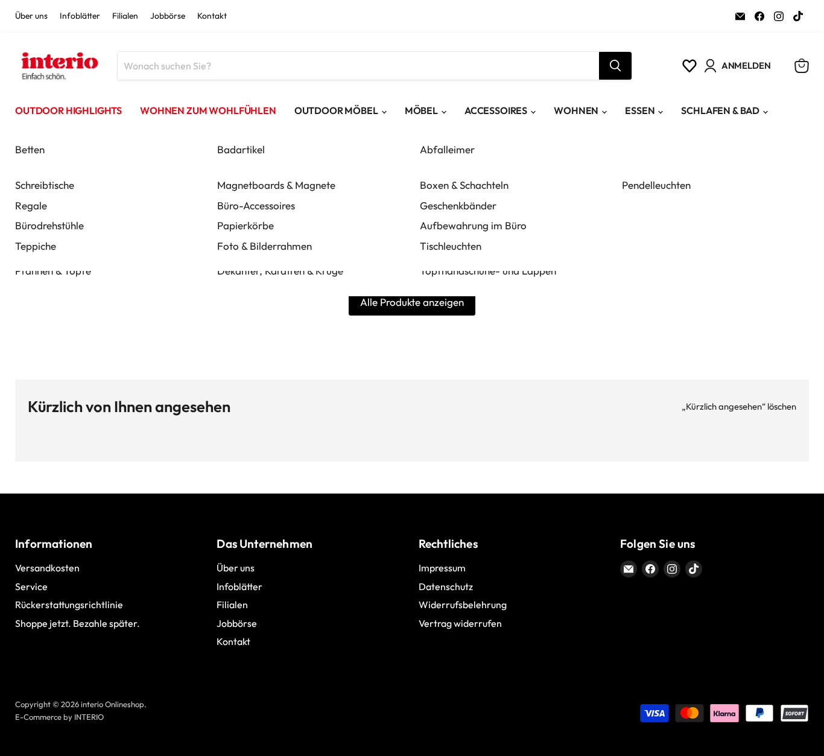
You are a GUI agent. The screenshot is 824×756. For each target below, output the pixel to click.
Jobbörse (167, 16)
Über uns (31, 16)
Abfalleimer (447, 149)
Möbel (421, 110)
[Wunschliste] (689, 65)
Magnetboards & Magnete (276, 185)
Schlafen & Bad (720, 110)
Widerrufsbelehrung (463, 605)
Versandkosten (47, 568)
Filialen (125, 16)
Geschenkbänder (458, 205)
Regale (31, 205)
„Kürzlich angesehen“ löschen (739, 406)
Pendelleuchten (656, 185)
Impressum (442, 568)
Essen (639, 110)
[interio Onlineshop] (59, 66)
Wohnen (576, 110)
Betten (30, 149)
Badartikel (241, 149)
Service (31, 586)
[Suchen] (615, 66)
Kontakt (212, 16)
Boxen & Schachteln (464, 185)
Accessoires (495, 110)
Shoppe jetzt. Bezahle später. (77, 623)
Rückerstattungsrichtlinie (69, 605)
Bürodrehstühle (49, 225)
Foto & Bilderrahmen (264, 246)
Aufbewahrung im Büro (473, 225)
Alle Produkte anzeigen (412, 302)
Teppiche (35, 246)
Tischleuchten (450, 246)
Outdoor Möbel (336, 110)
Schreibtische (44, 185)
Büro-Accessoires (256, 205)
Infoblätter (80, 16)
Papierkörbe (245, 225)
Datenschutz (446, 586)
